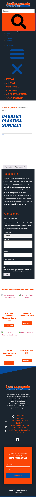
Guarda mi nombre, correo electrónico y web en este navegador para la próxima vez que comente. (18, 270)
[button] (18, 61)
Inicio (8, 33)
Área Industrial (11, 43)
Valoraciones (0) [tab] (20, 167)
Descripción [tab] (8, 167)
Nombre (6, 251)
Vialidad (9, 40)
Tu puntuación (8, 232)
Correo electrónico (9, 259)
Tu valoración (8, 239)
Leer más (9, 326)
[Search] (19, 22)
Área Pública (10, 45)
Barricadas (14, 108)
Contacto (9, 38)
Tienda (9, 35)
